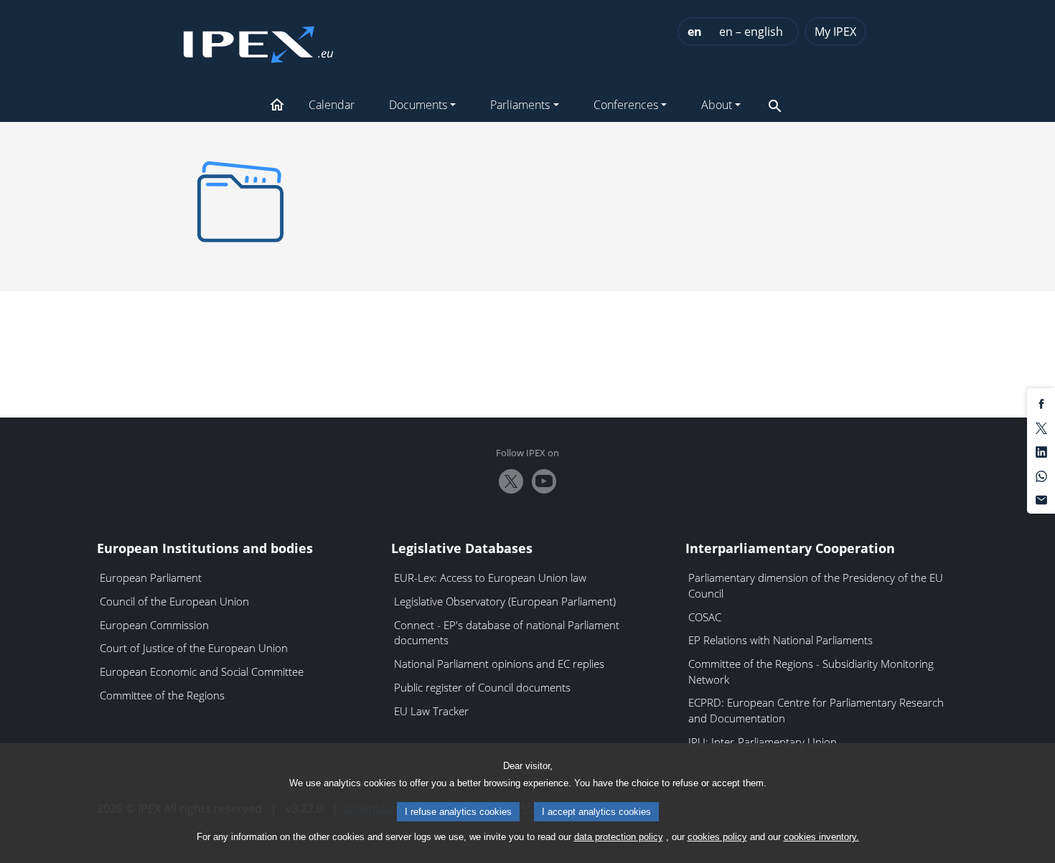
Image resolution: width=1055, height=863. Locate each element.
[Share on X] (1041, 427)
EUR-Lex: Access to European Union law (490, 577)
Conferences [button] (626, 105)
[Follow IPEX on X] (511, 481)
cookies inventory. (821, 836)
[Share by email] (1041, 499)
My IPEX (835, 31)
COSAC (704, 617)
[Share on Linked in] (1041, 451)
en (695, 31)
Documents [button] (418, 105)
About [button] (716, 105)
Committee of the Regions (162, 695)
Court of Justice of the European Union (194, 648)
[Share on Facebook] (1041, 403)
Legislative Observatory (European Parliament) (505, 601)
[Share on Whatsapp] (1041, 475)
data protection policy (618, 836)
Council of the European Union (174, 601)
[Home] (258, 40)
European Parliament (151, 577)
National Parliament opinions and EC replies (499, 663)
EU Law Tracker (431, 711)
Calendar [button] (332, 105)
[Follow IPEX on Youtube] (544, 481)
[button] (277, 106)
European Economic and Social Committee (202, 671)
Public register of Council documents (482, 687)
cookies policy (717, 836)
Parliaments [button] (520, 105)
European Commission (154, 625)
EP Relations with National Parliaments (780, 640)
